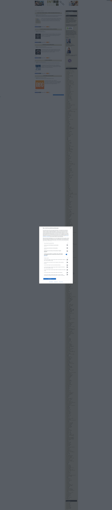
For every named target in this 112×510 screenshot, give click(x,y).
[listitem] (56, 243)
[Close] (71, 228)
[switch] (67, 245)
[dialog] (56, 255)
